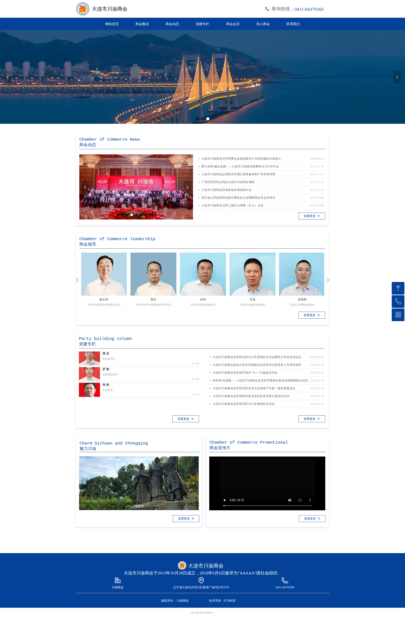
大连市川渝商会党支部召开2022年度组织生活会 (244, 403)
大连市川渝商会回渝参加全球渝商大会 (226, 189)
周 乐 (106, 353)
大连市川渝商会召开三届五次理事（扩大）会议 (232, 205)
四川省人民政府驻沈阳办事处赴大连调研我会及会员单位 (238, 197)
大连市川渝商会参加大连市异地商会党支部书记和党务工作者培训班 (257, 364)
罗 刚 (106, 369)
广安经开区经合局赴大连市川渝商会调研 (228, 182)
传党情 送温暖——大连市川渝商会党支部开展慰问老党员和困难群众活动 (260, 380)
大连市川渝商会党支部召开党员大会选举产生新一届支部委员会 (254, 388)
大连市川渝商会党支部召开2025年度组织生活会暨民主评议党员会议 (257, 357)
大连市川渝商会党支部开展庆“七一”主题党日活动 (245, 372)
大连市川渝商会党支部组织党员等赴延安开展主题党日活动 (251, 396)
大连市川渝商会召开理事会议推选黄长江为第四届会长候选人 (241, 158)
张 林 (106, 384)
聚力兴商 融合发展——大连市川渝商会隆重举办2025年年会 (240, 166)
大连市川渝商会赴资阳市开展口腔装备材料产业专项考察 (238, 174)
